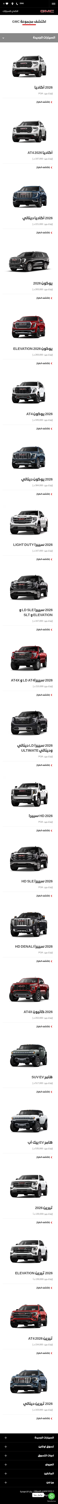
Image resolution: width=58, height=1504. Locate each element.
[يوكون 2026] (29, 261)
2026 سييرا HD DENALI (34, 946)
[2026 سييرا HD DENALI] (29, 924)
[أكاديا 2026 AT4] (29, 130)
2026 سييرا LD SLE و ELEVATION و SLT (36, 613)
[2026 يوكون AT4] (29, 391)
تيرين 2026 (44, 1208)
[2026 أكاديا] (29, 65)
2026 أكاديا (43, 87)
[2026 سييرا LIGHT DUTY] (29, 522)
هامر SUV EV (42, 1077)
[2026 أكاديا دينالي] (29, 195)
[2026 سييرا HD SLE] (29, 859)
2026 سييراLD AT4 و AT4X (32, 680)
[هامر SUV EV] (29, 1054)
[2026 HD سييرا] (29, 793)
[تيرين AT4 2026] (29, 1316)
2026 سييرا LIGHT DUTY (33, 544)
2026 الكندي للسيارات (43, 1491)
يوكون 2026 (43, 283)
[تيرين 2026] (29, 1185)
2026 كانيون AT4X (38, 1012)
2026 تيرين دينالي (38, 1403)
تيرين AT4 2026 (40, 1338)
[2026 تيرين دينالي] (29, 1381)
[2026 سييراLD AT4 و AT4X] (29, 658)
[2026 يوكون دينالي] (29, 457)
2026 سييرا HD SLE (37, 881)
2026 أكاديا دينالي (37, 218)
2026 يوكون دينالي (37, 479)
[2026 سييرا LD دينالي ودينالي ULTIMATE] (29, 723)
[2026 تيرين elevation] (29, 1250)
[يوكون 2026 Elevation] (29, 326)
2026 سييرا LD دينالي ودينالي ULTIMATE (35, 748)
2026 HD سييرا (41, 816)
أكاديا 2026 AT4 (40, 152)
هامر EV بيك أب (40, 1142)
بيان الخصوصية (26, 1491)
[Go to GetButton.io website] (51, 1501)
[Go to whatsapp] (51, 1496)
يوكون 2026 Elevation (33, 348)
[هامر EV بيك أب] (29, 1120)
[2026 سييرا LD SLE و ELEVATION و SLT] (29, 587)
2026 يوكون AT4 (39, 414)
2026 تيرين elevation (34, 1273)
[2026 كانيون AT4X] (29, 989)
